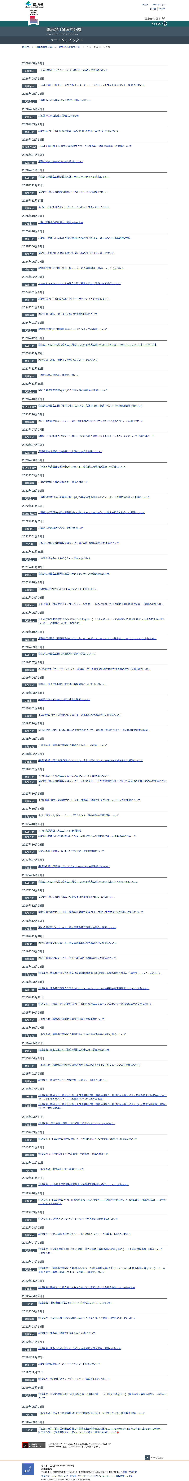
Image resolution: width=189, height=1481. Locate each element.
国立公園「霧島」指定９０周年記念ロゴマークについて (67, 360)
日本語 (153, 9)
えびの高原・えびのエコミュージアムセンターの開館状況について (73, 776)
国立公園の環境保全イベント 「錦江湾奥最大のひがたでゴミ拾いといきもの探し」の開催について (90, 421)
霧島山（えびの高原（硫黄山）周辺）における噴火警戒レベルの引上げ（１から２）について (88, 881)
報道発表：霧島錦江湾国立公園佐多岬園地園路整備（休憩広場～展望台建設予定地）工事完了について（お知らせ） (99, 973)
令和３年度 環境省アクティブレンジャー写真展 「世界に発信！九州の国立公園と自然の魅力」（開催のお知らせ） (101, 604)
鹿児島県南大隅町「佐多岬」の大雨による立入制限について (70, 451)
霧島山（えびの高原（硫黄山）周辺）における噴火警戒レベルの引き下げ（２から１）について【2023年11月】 (97, 344)
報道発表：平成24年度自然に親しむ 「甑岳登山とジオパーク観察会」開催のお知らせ (84, 1234)
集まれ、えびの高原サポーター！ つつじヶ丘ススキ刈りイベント (73, 207)
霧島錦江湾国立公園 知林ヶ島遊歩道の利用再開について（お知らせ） (76, 897)
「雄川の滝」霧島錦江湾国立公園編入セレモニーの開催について (72, 745)
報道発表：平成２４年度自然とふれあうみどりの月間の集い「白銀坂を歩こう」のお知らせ (86, 1287)
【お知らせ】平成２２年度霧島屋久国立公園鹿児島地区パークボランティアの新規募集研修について (91, 1413)
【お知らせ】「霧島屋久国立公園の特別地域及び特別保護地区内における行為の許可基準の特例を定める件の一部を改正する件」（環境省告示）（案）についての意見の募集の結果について (99, 1430)
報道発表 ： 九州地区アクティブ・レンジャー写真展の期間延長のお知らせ (78, 1219)
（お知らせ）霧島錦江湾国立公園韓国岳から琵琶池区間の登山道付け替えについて (82, 1034)
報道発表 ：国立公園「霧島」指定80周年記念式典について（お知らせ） (76, 1123)
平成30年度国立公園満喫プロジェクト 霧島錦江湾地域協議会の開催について (79, 715)
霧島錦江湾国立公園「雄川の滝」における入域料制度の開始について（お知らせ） (82, 268)
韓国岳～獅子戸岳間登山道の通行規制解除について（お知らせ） (72, 684)
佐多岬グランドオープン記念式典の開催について (64, 699)
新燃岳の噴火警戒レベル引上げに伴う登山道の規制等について (71, 851)
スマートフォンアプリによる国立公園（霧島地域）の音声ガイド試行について (79, 283)
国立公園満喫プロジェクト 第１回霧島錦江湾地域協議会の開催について (77, 958)
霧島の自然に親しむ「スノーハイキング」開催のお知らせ (69, 1364)
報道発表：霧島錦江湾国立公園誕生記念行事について (66, 1333)
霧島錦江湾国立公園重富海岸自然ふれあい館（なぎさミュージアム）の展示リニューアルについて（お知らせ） (97, 638)
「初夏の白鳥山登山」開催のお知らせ (58, 115)
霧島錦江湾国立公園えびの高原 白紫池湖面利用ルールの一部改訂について (78, 131)
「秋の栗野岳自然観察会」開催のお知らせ (60, 222)
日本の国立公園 (44, 47)
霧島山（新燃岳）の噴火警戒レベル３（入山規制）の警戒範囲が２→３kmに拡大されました (87, 836)
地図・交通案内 (130, 1472)
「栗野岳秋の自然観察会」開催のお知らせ (60, 528)
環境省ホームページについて (54, 1476)
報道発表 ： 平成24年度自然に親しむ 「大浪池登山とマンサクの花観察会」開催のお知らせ (87, 1138)
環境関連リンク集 (124, 1476)
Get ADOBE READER (33, 1445)
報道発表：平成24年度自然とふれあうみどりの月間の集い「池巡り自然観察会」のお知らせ (87, 1318)
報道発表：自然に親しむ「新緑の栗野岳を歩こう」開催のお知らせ (73, 1049)
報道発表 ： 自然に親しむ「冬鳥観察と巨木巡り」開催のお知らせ (73, 1154)
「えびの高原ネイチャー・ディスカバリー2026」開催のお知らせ (72, 70)
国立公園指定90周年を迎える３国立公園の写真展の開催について (72, 390)
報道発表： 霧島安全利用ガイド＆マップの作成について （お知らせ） (75, 1302)
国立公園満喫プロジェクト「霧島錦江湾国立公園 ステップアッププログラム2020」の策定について (91, 912)
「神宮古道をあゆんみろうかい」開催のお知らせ (64, 558)
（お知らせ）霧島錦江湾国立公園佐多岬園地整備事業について (71, 1019)
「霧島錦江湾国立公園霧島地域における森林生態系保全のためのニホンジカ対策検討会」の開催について (93, 497)
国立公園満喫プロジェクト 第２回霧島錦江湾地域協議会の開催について (77, 943)
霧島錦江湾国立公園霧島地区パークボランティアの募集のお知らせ (73, 573)
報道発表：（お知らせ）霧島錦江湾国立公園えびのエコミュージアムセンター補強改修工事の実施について (95, 1004)
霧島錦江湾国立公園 (69, 47)
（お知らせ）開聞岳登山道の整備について (60, 1169)
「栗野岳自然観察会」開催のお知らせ (58, 375)
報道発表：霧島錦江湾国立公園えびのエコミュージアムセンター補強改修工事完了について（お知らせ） (93, 988)
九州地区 (156, 24)
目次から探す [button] (153, 18)
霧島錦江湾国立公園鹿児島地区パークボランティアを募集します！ (73, 176)
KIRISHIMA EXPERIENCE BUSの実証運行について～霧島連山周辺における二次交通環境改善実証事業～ (94, 730)
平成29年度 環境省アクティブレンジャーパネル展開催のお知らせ (74, 866)
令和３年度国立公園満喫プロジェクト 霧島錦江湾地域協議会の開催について (78, 543)
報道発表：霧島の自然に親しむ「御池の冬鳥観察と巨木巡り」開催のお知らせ (79, 1348)
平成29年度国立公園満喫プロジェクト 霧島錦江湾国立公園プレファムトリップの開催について (89, 800)
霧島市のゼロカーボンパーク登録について (60, 161)
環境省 (25, 47)
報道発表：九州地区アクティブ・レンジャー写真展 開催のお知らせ (74, 1379)
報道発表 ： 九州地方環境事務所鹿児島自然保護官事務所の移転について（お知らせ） (83, 1184)
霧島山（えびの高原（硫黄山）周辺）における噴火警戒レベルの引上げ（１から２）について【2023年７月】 (96, 436)
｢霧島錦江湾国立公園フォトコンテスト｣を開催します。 (67, 589)
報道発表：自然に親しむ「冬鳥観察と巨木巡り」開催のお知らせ (72, 1080)
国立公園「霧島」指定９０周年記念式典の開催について (67, 314)
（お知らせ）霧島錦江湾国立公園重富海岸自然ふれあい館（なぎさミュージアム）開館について (89, 1065)
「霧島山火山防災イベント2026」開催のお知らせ (64, 100)
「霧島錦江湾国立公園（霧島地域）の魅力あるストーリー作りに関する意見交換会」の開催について (91, 512)
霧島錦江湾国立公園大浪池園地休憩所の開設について (66, 653)
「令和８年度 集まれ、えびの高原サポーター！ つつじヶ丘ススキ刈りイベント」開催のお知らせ (91, 85)
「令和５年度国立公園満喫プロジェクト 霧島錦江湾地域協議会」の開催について (82, 466)
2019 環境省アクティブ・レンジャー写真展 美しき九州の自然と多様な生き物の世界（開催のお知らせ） (94, 669)
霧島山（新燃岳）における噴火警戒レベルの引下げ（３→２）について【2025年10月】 (84, 238)
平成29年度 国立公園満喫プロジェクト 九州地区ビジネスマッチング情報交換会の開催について (90, 760)
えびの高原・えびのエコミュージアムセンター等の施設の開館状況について (78, 815)
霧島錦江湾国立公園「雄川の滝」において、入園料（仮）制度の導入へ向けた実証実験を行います (90, 405)
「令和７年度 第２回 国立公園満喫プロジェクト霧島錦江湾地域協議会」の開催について (85, 146)
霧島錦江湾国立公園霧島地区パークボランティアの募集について (72, 192)
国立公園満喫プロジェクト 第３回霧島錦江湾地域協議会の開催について (77, 927)
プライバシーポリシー (104, 1476)
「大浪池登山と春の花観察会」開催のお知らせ (63, 482)
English (162, 9)
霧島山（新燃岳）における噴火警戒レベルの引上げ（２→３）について (76, 253)
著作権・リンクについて (81, 1476)
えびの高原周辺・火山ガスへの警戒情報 (59, 830)
